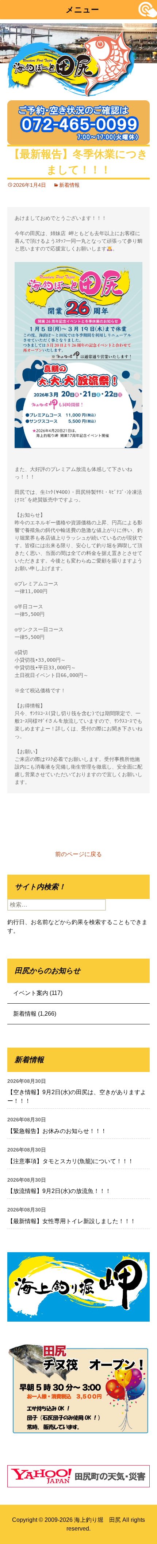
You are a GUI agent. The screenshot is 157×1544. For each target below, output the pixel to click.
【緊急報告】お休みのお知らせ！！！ (57, 1131)
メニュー (82, 9)
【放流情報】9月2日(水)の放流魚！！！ (59, 1191)
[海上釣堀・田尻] (71, 62)
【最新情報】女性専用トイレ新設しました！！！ (71, 1221)
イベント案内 (30, 993)
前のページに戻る (78, 854)
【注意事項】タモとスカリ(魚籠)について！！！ (70, 1161)
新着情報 (69, 185)
